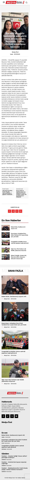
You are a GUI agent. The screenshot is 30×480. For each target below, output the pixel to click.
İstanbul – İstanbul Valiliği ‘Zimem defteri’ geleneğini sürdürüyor (14, 456)
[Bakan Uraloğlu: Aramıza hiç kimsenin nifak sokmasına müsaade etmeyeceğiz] (6, 257)
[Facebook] (9, 211)
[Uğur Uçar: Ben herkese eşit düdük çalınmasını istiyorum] (6, 250)
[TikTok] (7, 416)
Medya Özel (15, 52)
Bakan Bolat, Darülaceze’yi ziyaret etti (14, 296)
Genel (15, 30)
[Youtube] (16, 416)
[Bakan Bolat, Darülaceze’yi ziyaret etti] (6, 228)
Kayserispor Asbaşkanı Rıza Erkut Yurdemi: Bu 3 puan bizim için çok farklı (19, 235)
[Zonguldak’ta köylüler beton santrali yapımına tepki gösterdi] (6, 242)
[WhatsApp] (20, 211)
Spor (3, 443)
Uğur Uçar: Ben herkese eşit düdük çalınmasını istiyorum (18, 249)
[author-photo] (3, 299)
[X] (13, 211)
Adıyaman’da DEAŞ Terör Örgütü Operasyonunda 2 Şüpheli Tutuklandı (7, 192)
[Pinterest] (16, 211)
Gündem (4, 459)
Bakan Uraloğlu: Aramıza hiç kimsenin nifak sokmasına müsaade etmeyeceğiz (18, 257)
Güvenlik (4, 449)
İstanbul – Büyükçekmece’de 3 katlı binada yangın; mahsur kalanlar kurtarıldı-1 (15, 468)
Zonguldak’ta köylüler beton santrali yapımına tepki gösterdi (19, 242)
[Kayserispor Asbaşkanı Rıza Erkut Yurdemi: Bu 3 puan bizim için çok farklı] (6, 235)
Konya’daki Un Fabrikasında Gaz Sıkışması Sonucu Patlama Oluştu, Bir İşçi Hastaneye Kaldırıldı (21, 194)
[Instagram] (3, 416)
